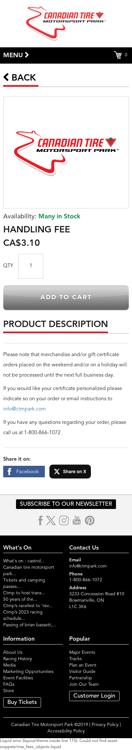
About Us (12, 652)
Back (22, 78)
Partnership (80, 678)
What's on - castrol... (24, 561)
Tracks (75, 659)
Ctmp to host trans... (24, 593)
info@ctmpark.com (24, 409)
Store (8, 691)
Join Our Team (84, 684)
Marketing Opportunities (28, 671)
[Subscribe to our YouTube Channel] (76, 520)
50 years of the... (20, 599)
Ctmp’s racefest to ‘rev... (28, 606)
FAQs (8, 684)
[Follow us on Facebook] (40, 520)
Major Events (82, 652)
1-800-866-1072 (85, 580)
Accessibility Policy (66, 731)
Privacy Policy (105, 725)
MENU (14, 55)
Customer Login (94, 696)
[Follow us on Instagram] (64, 520)
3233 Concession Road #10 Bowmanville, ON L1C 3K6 (96, 600)
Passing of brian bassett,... (29, 625)
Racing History (17, 659)
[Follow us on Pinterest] (89, 520)
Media (9, 665)
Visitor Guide (82, 671)
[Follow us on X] (51, 520)
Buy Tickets (22, 702)
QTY (8, 266)
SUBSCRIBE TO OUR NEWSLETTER (66, 504)
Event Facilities (18, 678)
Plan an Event (82, 665)
